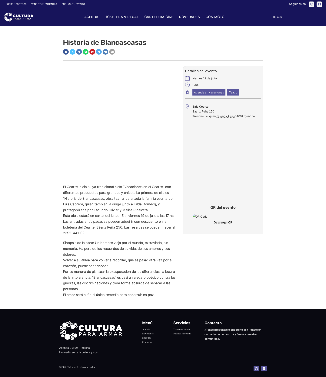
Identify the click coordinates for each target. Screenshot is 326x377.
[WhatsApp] (85, 52)
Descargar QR (223, 222)
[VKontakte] (105, 52)
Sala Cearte (200, 106)
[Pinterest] (92, 52)
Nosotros (146, 337)
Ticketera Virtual (182, 329)
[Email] (112, 52)
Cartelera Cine (158, 17)
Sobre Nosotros (16, 4)
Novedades (189, 17)
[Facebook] (66, 52)
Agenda (91, 17)
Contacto (215, 17)
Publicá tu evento (73, 4)
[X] (72, 52)
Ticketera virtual (121, 17)
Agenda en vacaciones (209, 92)
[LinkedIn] (79, 52)
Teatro (233, 92)
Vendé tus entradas (44, 4)
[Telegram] (99, 52)
